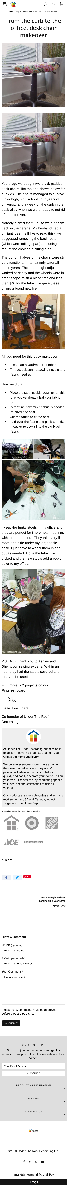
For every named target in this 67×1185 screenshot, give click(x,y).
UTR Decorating (13, 4)
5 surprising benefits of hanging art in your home (52, 899)
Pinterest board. (14, 690)
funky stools (27, 527)
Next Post (59, 906)
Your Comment (12, 971)
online (42, 795)
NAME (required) (13, 945)
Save (29, 877)
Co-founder (11, 716)
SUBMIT (13, 1023)
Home (11, 12)
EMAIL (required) (13, 958)
